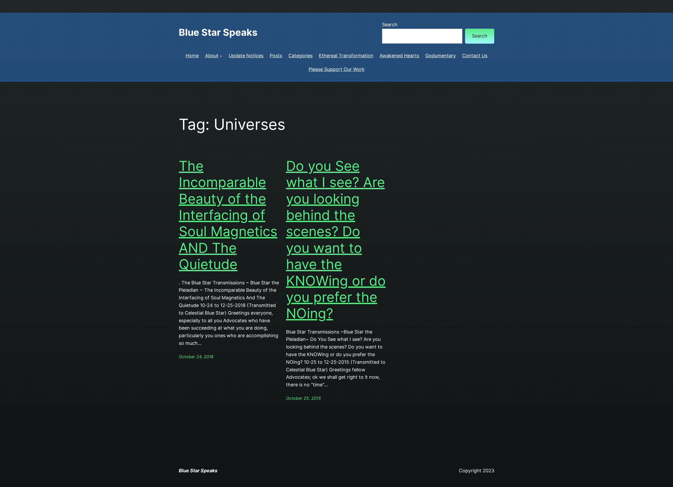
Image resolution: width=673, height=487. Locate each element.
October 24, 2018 (196, 356)
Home (192, 55)
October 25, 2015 (303, 398)
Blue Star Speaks (218, 32)
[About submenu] (221, 55)
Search (389, 24)
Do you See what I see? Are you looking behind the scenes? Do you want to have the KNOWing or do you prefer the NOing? (336, 240)
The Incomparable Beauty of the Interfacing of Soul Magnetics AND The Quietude (228, 215)
